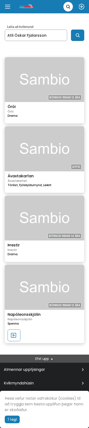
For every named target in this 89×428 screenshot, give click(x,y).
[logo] (26, 7)
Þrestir (14, 245)
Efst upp (42, 358)
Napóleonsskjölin (24, 314)
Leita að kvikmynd (20, 27)
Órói (12, 106)
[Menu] (7, 7)
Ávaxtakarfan (21, 176)
